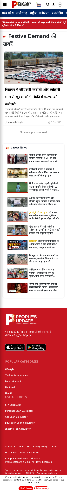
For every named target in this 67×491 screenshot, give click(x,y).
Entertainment (13, 381)
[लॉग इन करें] (53, 4)
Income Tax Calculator (18, 429)
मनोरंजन (44, 13)
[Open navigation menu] (5, 4)
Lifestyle (9, 369)
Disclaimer (11, 452)
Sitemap (35, 458)
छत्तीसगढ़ (21, 13)
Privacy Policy (40, 446)
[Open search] (47, 4)
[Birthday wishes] (38, 4)
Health (9, 393)
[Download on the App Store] (15, 347)
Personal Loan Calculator (19, 411)
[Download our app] (60, 4)
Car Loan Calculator (16, 417)
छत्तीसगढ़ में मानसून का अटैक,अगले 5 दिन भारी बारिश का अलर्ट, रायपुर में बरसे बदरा (44, 244)
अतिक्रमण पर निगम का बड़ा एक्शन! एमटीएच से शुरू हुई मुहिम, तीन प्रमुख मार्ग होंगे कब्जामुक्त (41, 274)
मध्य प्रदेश (8, 13)
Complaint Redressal (16, 458)
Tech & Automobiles (16, 375)
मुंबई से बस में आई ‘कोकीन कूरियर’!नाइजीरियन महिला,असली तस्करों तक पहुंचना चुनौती (44, 230)
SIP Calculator (13, 405)
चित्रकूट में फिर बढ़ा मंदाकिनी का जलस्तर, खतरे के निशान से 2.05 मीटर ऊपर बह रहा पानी (44, 258)
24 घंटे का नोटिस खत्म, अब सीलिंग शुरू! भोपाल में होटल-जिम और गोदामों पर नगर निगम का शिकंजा (44, 203)
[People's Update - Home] (21, 4)
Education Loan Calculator (20, 423)
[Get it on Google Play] (36, 347)
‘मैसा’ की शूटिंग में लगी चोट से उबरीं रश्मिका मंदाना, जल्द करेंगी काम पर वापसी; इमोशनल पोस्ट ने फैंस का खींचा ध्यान (44, 289)
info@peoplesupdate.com (47, 470)
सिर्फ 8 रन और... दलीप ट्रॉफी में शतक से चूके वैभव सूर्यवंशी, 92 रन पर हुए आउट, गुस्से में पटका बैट (43, 188)
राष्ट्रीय (33, 13)
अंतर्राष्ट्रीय (57, 13)
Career (53, 446)
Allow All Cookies (26, 488)
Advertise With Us (29, 452)
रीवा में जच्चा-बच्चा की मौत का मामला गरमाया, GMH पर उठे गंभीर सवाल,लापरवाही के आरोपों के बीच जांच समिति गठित (44, 160)
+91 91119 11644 (29, 473)
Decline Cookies (41, 488)
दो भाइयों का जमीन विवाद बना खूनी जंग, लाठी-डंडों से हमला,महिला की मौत (44, 215)
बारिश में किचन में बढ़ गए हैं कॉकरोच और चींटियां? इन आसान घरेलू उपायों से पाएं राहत (44, 172)
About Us (10, 446)
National (10, 387)
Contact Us (24, 446)
